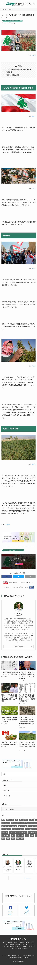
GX (16, 820)
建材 (13, 835)
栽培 (9, 20)
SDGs (25, 820)
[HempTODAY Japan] (18, 4)
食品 (17, 838)
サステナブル (22, 826)
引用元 (34, 55)
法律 (13, 20)
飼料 (22, 838)
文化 (22, 835)
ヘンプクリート (6, 829)
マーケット (6, 796)
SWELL (20, 963)
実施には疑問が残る (12, 75)
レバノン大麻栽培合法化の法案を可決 (18, 69)
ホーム (4, 955)
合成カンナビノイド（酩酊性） (17, 832)
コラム (5, 20)
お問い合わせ (31, 955)
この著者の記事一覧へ (18, 646)
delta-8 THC (10, 820)
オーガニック (15, 823)
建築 (17, 835)
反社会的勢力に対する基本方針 (14, 957)
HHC (21, 820)
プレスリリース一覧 (22, 955)
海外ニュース (18, 20)
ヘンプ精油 (29, 829)
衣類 (8, 838)
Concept (9, 955)
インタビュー (5, 823)
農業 (13, 838)
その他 (31, 820)
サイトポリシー (26, 957)
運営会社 (14, 955)
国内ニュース (5, 835)
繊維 (3, 838)
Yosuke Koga (18, 614)
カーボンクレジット (26, 823)
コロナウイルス (12, 826)
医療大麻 (6, 790)
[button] (34, 4)
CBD (4, 785)
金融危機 (9, 72)
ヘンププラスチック (18, 829)
